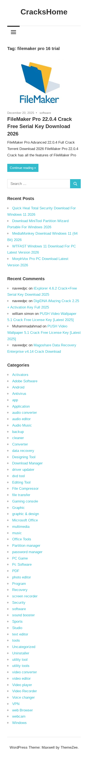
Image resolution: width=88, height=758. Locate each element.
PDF (15, 571)
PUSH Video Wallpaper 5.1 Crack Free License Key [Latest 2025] (44, 332)
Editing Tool (21, 482)
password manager (27, 552)
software (45, 112)
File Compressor (25, 489)
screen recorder (25, 596)
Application (21, 406)
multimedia (20, 527)
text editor (20, 634)
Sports (17, 622)
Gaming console (25, 501)
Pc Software (22, 564)
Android (18, 387)
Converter (20, 444)
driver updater (23, 470)
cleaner (18, 438)
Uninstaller (20, 653)
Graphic (18, 508)
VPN (15, 704)
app (15, 400)
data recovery (23, 451)
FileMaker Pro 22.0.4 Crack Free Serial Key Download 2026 (39, 126)
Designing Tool (23, 457)
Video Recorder (24, 691)
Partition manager (26, 546)
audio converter (24, 413)
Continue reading (21, 168)
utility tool (20, 660)
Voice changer (23, 697)
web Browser (22, 710)
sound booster (23, 615)
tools (16, 640)
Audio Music (22, 425)
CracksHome (44, 11)
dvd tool (18, 476)
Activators (20, 375)
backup (18, 432)
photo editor (21, 577)
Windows (19, 723)
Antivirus (19, 394)
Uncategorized (23, 647)
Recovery (20, 590)
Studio (17, 628)
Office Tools (21, 539)
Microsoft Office (25, 520)
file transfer (21, 495)
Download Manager (27, 463)
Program (19, 584)
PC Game (20, 558)
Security (18, 603)
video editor (21, 679)
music (17, 533)
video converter (24, 672)
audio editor (21, 419)
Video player (22, 685)
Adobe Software (24, 381)
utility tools (20, 666)
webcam (18, 716)
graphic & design (25, 514)
